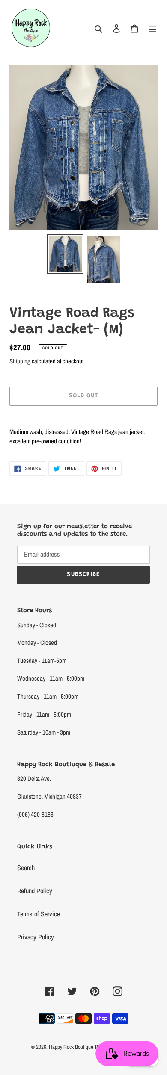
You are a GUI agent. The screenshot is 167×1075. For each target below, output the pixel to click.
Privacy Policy (35, 937)
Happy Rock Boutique (71, 1047)
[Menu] (152, 27)
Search (26, 867)
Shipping (19, 361)
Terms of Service (38, 913)
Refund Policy (34, 890)
